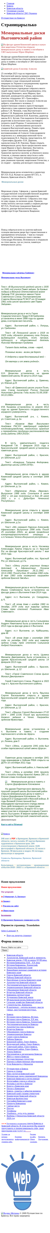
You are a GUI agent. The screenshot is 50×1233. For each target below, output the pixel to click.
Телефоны (11, 1111)
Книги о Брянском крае (18, 1086)
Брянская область (15, 8)
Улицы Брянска (14, 1051)
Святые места (13, 1106)
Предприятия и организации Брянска (24, 1054)
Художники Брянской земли (20, 997)
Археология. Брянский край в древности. (26, 957)
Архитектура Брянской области (22, 982)
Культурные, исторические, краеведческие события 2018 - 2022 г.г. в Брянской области (25, 866)
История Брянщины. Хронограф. (22, 965)
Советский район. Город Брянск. (22, 1046)
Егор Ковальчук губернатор (20, 1064)
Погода (10, 1108)
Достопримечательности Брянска (22, 1024)
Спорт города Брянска (17, 1037)
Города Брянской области (19, 975)
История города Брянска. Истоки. (23, 1017)
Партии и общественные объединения (25, 1061)
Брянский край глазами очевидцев (23, 1093)
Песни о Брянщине (16, 1088)
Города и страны (14, 1071)
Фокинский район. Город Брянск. (22, 1049)
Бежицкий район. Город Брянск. (22, 1042)
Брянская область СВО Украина (22, 13)
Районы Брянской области (19, 977)
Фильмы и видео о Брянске (19, 1083)
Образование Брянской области (22, 990)
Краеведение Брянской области (21, 1096)
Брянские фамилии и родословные (23, 1078)
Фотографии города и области (21, 1081)
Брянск (10, 6)
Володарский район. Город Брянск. (23, 1044)
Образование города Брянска (20, 1032)
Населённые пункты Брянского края (24, 980)
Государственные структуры (20, 1059)
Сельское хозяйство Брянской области (25, 1002)
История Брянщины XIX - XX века (23, 962)
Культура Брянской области (20, 992)
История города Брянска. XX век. (23, 1019)
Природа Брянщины (16, 1103)
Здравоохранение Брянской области (24, 987)
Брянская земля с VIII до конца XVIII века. (27, 960)
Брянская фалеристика (17, 1098)
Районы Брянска (14, 1039)
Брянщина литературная (18, 995)
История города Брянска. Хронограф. (24, 1022)
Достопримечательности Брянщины (24, 985)
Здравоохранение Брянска (19, 1034)
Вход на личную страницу (19, 935)
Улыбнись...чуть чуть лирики (20, 1113)
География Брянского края (19, 1101)
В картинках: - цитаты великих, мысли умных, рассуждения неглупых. (25, 1008)
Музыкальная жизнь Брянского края (24, 1000)
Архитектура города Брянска (20, 1027)
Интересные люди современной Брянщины (27, 1076)
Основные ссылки (15, 11)
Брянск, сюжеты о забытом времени (24, 1091)
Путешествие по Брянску (13, 18)
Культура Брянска (15, 1029)
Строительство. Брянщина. (19, 1005)
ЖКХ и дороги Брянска (18, 1056)
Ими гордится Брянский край (21, 1073)
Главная (10, 3)
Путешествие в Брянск (17, 1069)
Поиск (4, 947)
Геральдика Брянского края (19, 967)
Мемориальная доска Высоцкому (16, 278)
